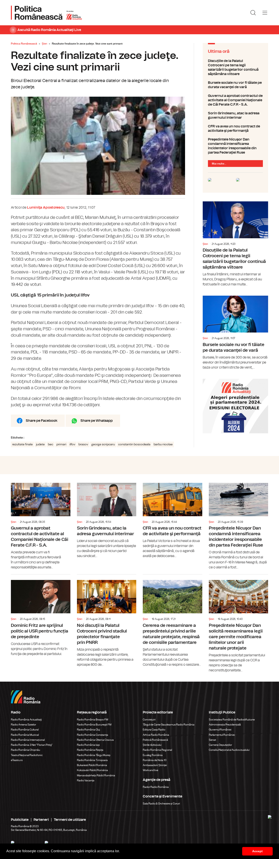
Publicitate (20, 819)
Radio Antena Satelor (23, 724)
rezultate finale (22, 444)
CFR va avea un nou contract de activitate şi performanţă (235, 128)
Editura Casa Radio (154, 729)
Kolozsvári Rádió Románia (92, 770)
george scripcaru (103, 444)
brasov (83, 444)
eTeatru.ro (17, 760)
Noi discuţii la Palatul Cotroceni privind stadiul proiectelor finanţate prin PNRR (106, 620)
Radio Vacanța (85, 780)
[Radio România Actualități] (46, 12)
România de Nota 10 (155, 760)
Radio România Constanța (92, 735)
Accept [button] (257, 851)
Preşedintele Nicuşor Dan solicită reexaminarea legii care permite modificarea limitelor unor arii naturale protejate (238, 623)
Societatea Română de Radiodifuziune (232, 719)
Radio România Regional (157, 750)
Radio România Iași (88, 745)
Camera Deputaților (220, 745)
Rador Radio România (156, 787)
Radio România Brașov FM (92, 719)
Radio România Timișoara (92, 760)
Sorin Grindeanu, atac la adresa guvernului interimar (235, 115)
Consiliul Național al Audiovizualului (229, 750)
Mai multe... (219, 163)
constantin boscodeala (134, 444)
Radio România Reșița (90, 750)
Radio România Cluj (88, 729)
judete (40, 444)
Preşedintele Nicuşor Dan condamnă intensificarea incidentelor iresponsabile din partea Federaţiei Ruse (235, 146)
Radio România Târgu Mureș (93, 755)
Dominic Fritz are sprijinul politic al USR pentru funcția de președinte (40, 615)
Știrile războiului (152, 745)
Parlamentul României (222, 735)
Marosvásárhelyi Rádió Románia (96, 775)
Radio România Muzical (25, 735)
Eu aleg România (153, 755)
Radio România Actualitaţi (26, 719)
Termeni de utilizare (70, 819)
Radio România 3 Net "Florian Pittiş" (32, 745)
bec (50, 444)
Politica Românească (24, 43)
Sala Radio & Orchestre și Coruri (161, 803)
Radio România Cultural (25, 729)
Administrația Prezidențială (225, 724)
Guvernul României (220, 729)
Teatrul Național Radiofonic (27, 755)
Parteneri (41, 819)
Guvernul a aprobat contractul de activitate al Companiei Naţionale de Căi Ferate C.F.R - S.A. (235, 100)
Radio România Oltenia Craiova (95, 740)
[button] (121, 851)
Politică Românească (155, 740)
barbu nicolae (163, 444)
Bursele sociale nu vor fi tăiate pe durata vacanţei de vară (235, 84)
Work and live (150, 770)
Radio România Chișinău (25, 750)
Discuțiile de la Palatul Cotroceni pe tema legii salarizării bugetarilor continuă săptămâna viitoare (235, 67)
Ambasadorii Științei (155, 765)
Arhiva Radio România (156, 735)
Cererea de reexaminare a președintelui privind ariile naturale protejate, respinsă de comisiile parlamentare (172, 620)
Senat (212, 740)
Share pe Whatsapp (96, 420)
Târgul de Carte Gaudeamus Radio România (168, 724)
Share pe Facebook (41, 420)
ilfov (72, 444)
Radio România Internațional (28, 740)
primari (61, 444)
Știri (44, 43)
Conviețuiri (149, 719)
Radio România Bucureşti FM (94, 724)
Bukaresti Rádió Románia (92, 765)
